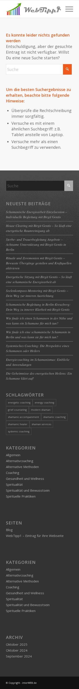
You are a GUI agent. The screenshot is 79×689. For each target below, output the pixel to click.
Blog (9, 530)
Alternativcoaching (19, 461)
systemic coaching (18, 431)
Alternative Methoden (22, 467)
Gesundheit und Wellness (25, 478)
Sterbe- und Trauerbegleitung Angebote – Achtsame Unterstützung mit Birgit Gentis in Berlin (36, 244)
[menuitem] (56, 9)
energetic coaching (19, 402)
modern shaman (40, 409)
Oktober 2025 (16, 644)
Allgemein (13, 455)
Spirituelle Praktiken (21, 496)
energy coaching (44, 402)
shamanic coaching (54, 417)
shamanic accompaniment (23, 417)
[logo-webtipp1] (33, 9)
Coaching (12, 472)
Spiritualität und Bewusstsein (28, 490)
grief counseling (17, 409)
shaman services (41, 424)
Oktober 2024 (16, 650)
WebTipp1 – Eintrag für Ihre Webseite (35, 535)
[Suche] (56, 9)
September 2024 (19, 656)
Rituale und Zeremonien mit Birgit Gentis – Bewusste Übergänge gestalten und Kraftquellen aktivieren (39, 263)
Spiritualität (14, 484)
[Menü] (67, 9)
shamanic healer (17, 424)
